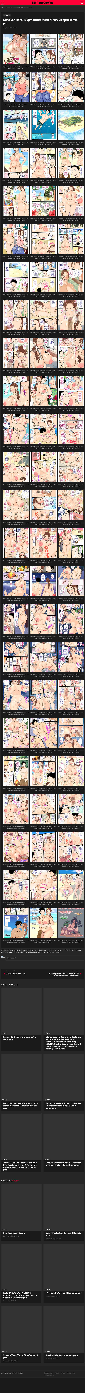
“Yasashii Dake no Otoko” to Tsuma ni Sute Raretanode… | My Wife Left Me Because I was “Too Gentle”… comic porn (20, 1166)
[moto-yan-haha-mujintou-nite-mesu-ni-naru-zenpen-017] (43, 239)
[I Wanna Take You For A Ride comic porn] (63, 1267)
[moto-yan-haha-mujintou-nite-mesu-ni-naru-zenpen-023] (43, 315)
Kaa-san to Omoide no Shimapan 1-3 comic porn (19, 1038)
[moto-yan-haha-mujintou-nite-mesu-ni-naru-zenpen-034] (16, 467)
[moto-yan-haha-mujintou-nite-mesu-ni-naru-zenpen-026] (43, 353)
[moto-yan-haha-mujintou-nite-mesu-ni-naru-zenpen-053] (43, 695)
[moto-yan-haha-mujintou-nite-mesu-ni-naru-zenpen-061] (16, 809)
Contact (63, 1373)
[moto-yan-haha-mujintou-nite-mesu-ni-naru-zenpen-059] (43, 771)
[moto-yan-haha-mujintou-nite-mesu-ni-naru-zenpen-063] (71, 809)
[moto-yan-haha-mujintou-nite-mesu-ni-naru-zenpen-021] (71, 277)
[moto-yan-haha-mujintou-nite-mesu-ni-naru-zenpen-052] (16, 695)
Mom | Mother (21, 952)
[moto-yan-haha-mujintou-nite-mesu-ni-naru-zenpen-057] (71, 733)
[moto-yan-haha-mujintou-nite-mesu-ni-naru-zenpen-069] (71, 885)
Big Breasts (29, 950)
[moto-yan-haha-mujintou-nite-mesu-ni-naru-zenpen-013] (16, 201)
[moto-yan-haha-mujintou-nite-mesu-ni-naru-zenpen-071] (43, 923)
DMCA (56, 1373)
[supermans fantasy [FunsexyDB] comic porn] (63, 1207)
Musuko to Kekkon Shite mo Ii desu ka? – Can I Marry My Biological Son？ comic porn (63, 1105)
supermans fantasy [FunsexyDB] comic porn (63, 1234)
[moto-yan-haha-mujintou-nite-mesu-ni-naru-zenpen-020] (43, 277)
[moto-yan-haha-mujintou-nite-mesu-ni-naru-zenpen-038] (43, 505)
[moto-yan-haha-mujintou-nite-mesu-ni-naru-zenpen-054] (71, 695)
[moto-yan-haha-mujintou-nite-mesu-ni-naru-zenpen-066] (71, 847)
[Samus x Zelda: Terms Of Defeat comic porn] (21, 1329)
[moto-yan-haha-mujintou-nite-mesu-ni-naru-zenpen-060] (71, 771)
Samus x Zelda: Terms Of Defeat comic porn (21, 1356)
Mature (5, 952)
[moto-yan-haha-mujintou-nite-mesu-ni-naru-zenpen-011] (43, 163)
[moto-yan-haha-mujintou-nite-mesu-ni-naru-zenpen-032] (43, 429)
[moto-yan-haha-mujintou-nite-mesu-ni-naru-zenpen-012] (71, 163)
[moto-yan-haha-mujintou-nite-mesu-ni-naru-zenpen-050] (43, 657)
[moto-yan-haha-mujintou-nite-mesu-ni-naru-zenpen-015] (71, 201)
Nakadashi (33, 952)
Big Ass (19, 950)
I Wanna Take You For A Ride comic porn (64, 1293)
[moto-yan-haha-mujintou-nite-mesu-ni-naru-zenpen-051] (71, 657)
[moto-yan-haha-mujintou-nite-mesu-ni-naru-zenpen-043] (16, 581)
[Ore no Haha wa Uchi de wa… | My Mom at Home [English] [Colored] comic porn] (63, 1137)
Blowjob (39, 950)
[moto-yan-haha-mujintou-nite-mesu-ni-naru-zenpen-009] (71, 125)
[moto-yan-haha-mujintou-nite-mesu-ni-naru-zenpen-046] (16, 619)
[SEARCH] (82, 2)
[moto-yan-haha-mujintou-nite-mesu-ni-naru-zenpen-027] (71, 353)
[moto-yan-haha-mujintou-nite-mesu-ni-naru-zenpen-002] (43, 49)
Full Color (49, 950)
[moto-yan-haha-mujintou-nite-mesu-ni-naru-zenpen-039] (71, 505)
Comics (4, 1033)
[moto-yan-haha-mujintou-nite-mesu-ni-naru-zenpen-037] (16, 505)
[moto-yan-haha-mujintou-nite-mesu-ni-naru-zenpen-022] (16, 315)
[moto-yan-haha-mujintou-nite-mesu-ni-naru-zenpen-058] (16, 771)
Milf (12, 952)
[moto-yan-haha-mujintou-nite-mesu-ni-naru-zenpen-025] (16, 353)
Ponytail (42, 952)
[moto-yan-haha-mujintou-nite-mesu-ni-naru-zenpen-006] (71, 87)
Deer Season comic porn (14, 1233)
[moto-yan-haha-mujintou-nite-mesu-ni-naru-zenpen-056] (43, 733)
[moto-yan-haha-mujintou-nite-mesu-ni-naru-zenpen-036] (71, 467)
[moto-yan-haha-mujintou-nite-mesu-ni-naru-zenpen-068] (43, 885)
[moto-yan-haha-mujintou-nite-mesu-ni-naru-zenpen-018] (71, 239)
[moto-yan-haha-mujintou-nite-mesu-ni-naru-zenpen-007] (16, 125)
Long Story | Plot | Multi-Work (68, 950)
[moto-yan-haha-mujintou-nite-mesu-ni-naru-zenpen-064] (16, 847)
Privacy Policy (71, 1373)
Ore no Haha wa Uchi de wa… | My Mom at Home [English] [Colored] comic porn (63, 1164)
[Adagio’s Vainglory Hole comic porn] (63, 1329)
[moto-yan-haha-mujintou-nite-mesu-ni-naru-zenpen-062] (43, 809)
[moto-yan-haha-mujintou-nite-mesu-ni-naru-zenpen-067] (16, 885)
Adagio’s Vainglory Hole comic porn (62, 1355)
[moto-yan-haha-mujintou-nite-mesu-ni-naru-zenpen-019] (16, 277)
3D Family (5, 950)
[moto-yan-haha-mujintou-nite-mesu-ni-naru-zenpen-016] (16, 239)
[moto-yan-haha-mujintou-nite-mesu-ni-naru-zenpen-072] (71, 923)
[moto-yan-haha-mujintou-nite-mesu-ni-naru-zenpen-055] (16, 733)
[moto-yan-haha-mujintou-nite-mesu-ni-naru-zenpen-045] (71, 581)
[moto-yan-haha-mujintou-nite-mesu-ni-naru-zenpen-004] (16, 87)
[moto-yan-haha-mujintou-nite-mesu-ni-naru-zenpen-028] (16, 391)
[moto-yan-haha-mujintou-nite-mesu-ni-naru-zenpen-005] (43, 87)
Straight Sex (53, 952)
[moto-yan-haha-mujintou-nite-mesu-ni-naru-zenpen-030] (71, 391)
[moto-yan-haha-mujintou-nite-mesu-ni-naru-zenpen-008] (43, 125)
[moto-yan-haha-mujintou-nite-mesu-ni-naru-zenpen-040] (16, 543)
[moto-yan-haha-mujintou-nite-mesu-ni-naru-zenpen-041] (43, 543)
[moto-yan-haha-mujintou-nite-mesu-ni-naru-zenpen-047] (43, 619)
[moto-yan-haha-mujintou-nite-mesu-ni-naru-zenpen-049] (16, 657)
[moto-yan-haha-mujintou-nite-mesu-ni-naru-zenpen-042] (71, 543)
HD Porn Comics (42, 2)
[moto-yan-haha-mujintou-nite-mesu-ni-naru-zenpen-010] (16, 163)
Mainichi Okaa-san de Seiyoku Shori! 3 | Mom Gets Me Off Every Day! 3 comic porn (21, 1105)
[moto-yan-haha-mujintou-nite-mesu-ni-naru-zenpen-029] (43, 391)
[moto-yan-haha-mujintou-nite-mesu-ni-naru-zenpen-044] (43, 581)
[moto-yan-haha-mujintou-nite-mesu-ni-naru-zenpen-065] (43, 847)
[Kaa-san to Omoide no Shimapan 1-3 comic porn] (21, 1011)
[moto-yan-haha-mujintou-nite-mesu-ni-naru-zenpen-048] (71, 619)
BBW (13, 950)
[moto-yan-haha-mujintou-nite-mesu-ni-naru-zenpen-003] (71, 49)
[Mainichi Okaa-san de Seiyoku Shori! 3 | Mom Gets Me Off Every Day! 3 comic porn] (21, 1077)
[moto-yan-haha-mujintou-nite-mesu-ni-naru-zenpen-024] (71, 315)
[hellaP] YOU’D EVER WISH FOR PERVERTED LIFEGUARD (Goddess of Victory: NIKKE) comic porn (20, 1295)
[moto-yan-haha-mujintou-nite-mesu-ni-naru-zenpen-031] (16, 429)
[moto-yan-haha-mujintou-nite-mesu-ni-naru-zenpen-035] (43, 467)
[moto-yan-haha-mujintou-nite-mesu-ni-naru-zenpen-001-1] (16, 49)
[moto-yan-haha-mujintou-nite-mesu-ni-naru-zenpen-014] (43, 201)
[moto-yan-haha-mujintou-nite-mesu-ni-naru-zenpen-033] (71, 429)
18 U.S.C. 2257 (48, 1373)
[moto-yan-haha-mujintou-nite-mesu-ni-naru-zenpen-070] (16, 923)
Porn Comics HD (49, 1375)
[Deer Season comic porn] (21, 1207)
